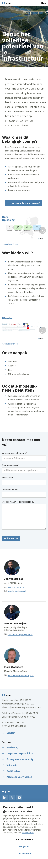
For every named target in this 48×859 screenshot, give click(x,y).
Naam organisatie (10, 465)
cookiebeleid (28, 832)
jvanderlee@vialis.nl (17, 591)
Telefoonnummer (10, 489)
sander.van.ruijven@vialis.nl (20, 634)
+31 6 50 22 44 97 (16, 587)
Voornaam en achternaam (14, 453)
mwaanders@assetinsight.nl (21, 675)
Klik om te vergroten (10, 244)
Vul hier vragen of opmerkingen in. (18, 502)
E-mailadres (7, 477)
